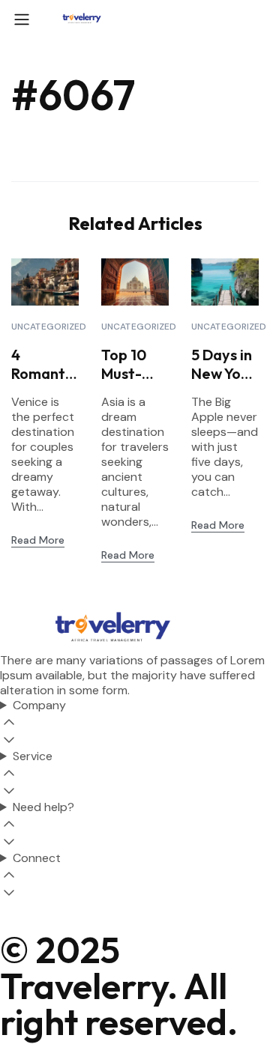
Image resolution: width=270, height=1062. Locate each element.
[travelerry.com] (81, 18)
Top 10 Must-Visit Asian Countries (132, 364)
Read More (37, 540)
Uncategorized (49, 327)
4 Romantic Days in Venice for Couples (43, 364)
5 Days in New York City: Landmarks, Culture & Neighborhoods (223, 364)
